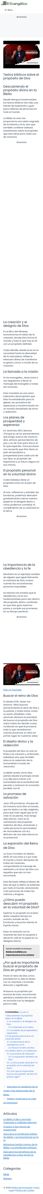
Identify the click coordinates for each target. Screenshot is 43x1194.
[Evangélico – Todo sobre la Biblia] (14, 3)
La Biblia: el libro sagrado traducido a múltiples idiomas (20, 1121)
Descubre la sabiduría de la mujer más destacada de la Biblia (20, 1090)
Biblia (6, 1174)
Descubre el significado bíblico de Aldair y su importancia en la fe (20, 1137)
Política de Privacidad (21, 1187)
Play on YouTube (12, 689)
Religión (7, 1178)
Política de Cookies (25, 1190)
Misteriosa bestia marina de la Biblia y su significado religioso (20, 1146)
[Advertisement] (21, 26)
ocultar (24, 1012)
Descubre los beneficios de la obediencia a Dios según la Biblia (19, 1155)
